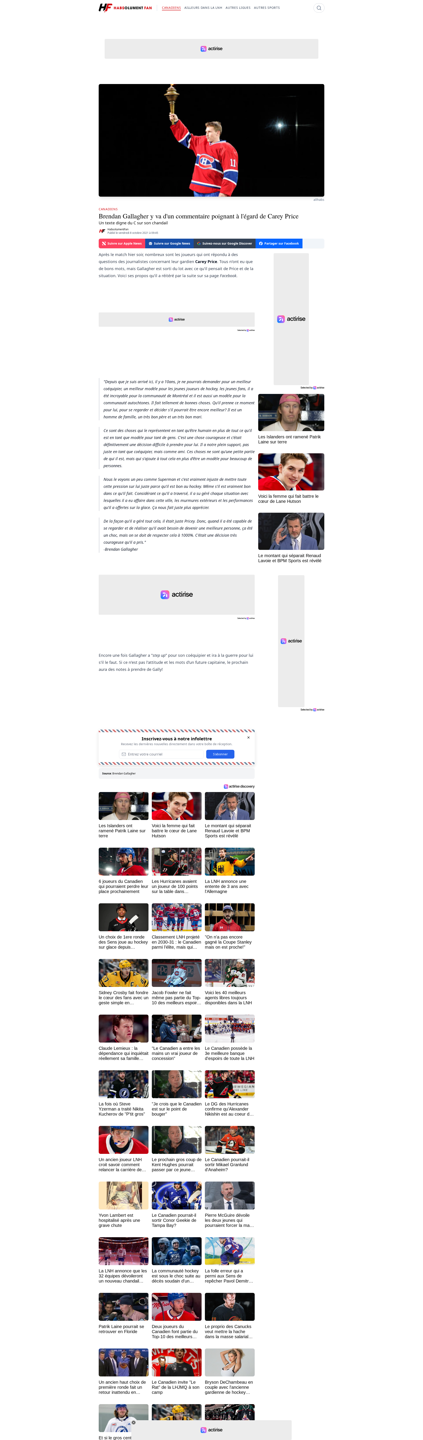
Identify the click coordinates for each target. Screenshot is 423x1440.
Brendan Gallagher (124, 773)
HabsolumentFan (118, 229)
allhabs (319, 200)
